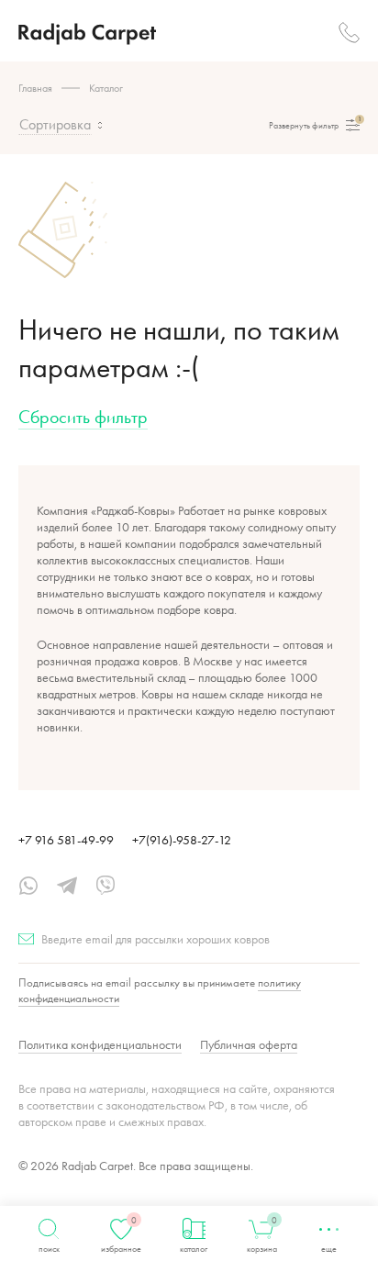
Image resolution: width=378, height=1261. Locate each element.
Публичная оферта (248, 1044)
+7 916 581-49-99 (66, 839)
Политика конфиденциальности (100, 1044)
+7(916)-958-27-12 (181, 839)
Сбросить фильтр (83, 417)
